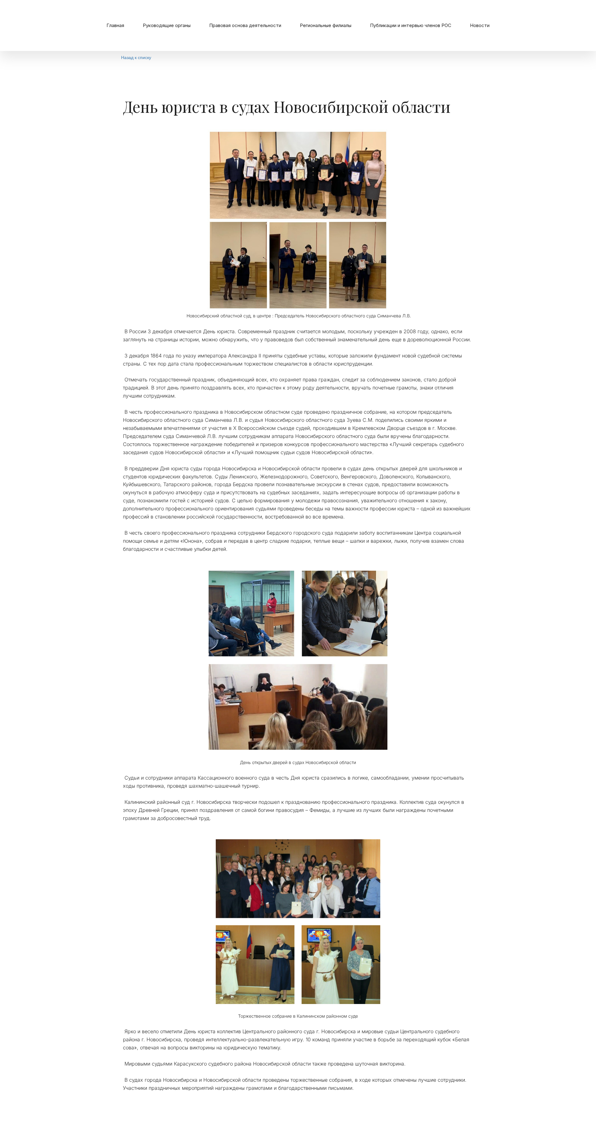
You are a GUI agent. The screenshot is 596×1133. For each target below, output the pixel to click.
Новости (480, 25)
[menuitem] (115, 25)
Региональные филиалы (325, 25)
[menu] (298, 25)
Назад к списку (136, 57)
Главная (115, 25)
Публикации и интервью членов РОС (410, 25)
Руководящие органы (167, 25)
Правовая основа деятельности (245, 25)
